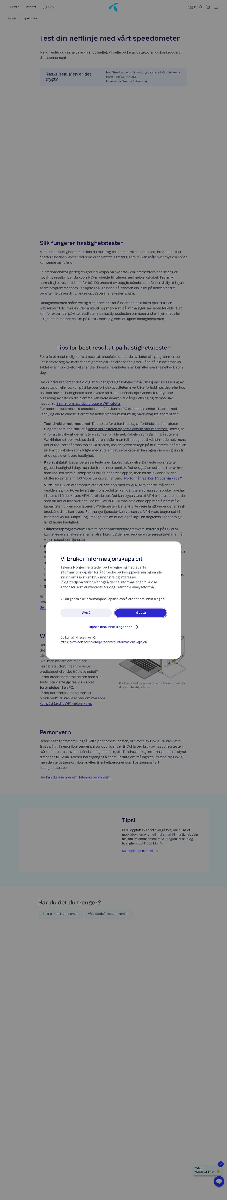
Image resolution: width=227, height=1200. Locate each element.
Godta (141, 612)
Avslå (86, 612)
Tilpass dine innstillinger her (110, 626)
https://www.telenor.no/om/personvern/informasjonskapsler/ (103, 642)
